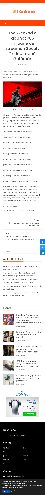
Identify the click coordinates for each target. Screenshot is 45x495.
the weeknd (30, 210)
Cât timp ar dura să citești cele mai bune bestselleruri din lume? (27, 364)
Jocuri (5, 456)
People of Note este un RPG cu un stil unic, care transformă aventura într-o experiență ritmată (28, 319)
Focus (25, 452)
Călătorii (6, 448)
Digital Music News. (23, 126)
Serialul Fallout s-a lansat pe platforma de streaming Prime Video (28, 349)
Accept (6, 491)
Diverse (25, 448)
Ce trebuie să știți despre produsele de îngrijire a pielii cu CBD (28, 378)
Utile (24, 460)
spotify (22, 210)
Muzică (15, 206)
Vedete (5, 464)
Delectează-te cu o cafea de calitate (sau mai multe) (29, 335)
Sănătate (6, 460)
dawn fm (16, 210)
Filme (5, 452)
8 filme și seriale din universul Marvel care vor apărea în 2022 (24, 223)
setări (21, 487)
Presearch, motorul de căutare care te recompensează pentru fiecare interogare (20, 236)
